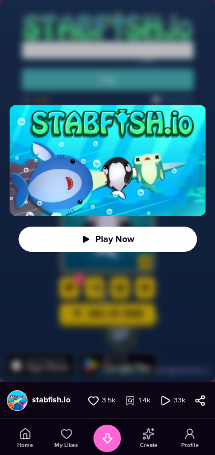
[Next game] (107, 438)
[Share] (200, 400)
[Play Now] (107, 239)
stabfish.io (51, 400)
